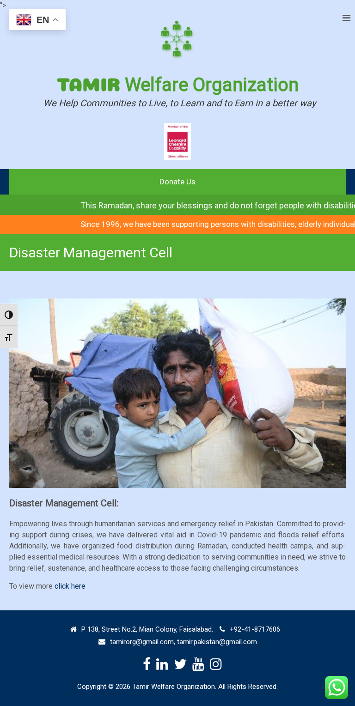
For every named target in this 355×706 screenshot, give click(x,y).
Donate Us (177, 181)
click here (70, 586)
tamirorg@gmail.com (142, 642)
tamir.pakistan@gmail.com (217, 642)
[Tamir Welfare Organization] (177, 39)
